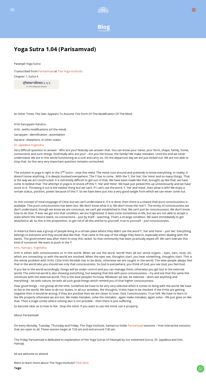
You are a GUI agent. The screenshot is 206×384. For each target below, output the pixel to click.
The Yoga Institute (70, 71)
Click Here (82, 363)
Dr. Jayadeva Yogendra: (29, 145)
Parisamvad (46, 71)
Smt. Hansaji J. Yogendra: (30, 248)
